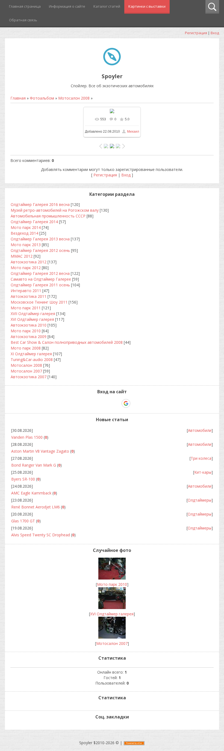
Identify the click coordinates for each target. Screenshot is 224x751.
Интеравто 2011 (26, 290)
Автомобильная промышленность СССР (48, 216)
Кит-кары (202, 472)
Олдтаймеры (199, 500)
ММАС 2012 (22, 256)
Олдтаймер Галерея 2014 (34, 221)
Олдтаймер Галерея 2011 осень (40, 284)
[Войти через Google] (126, 403)
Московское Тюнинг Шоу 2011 (39, 302)
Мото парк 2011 (26, 307)
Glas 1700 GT (23, 520)
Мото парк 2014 (26, 227)
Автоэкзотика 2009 (28, 336)
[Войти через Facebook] (107, 403)
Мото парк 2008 (26, 348)
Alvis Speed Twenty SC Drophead (40, 534)
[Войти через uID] (88, 403)
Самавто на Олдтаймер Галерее (41, 279)
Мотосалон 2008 (74, 98)
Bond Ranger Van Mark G (33, 465)
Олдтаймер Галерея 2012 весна (40, 273)
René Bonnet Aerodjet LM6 (35, 507)
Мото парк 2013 (26, 244)
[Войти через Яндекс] (116, 403)
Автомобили (199, 430)
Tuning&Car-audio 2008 (32, 359)
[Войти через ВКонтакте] (98, 403)
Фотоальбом (42, 98)
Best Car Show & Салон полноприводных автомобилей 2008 (67, 342)
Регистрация (196, 32)
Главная (18, 98)
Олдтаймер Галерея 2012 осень (40, 250)
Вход (215, 32)
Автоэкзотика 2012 (28, 261)
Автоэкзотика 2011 (28, 296)
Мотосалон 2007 (26, 371)
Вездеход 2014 (24, 233)
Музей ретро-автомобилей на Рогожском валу (55, 210)
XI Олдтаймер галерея (31, 353)
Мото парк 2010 (26, 330)
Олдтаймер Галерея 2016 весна (40, 204)
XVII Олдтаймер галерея (33, 313)
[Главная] (112, 63)
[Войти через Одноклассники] (135, 403)
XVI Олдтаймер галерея (32, 319)
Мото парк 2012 (26, 267)
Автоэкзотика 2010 (28, 325)
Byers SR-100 (23, 479)
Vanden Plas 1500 (27, 437)
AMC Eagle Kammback (31, 493)
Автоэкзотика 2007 (28, 376)
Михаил (133, 131)
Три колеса (201, 458)
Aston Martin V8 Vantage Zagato (40, 451)
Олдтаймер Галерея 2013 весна (40, 238)
